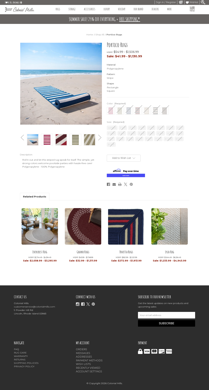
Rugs (58, 9)
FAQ (16, 349)
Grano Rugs (83, 252)
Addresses (84, 356)
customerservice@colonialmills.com (34, 306)
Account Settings (89, 371)
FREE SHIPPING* (129, 19)
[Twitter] (125, 184)
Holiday (121, 9)
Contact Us (20, 296)
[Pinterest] (131, 184)
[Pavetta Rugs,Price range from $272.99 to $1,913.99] (126, 227)
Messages (83, 353)
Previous (22, 138)
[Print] (119, 184)
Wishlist (193, 2)
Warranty (21, 356)
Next (99, 138)
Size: (115, 122)
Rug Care (20, 352)
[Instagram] (77, 304)
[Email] (114, 184)
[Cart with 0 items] (181, 2)
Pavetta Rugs (126, 252)
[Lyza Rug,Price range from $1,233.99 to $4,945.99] (169, 227)
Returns (19, 359)
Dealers (155, 9)
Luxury (107, 9)
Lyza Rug (169, 252)
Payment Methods (89, 360)
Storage (72, 9)
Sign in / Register (166, 2)
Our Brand (138, 9)
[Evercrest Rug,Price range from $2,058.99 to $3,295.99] (40, 227)
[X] (88, 304)
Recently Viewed (88, 367)
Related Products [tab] (34, 196)
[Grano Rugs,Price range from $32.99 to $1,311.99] (83, 227)
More (169, 9)
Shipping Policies (26, 363)
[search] (203, 2)
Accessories (89, 9)
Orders (81, 349)
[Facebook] (108, 184)
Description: (26, 154)
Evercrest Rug (39, 252)
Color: (116, 103)
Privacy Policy (24, 366)
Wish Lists (83, 364)
